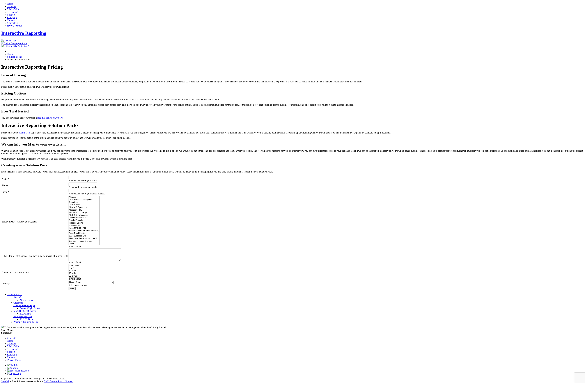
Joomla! (5, 381)
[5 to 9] (74, 268)
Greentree (18, 302)
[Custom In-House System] (84, 241)
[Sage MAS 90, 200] (84, 228)
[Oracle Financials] (84, 220)
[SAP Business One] (84, 236)
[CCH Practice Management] (84, 199)
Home (10, 3)
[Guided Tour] (8, 40)
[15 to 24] (74, 273)
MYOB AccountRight (24, 305)
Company (12, 17)
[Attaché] (84, 197)
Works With (13, 9)
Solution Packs (14, 294)
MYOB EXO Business (24, 311)
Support (11, 14)
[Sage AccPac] (84, 225)
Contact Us (12, 23)
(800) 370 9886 (14, 25)
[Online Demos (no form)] (14, 43)
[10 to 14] (74, 271)
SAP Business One (22, 316)
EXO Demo (25, 313)
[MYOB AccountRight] (84, 212)
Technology (13, 12)
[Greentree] (84, 202)
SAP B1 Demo (27, 319)
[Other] (84, 243)
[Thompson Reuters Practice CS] (84, 238)
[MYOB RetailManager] (84, 215)
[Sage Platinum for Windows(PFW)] (84, 230)
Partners (11, 20)
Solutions (11, 6)
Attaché (17, 297)
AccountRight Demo (30, 308)
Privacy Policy (14, 360)
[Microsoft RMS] (84, 210)
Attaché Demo (27, 300)
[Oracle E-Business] (84, 218)
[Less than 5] (74, 265)
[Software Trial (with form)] (15, 46)
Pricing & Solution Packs (25, 322)
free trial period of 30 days (50, 117)
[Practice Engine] (84, 223)
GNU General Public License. (58, 381)
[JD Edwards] (84, 205)
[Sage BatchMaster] (84, 233)
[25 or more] (74, 276)
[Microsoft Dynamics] (84, 207)
